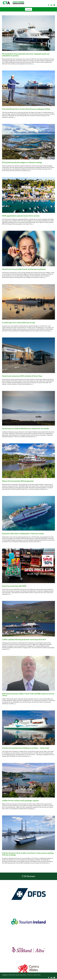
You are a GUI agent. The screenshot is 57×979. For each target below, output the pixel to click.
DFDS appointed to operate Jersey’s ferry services (20, 216)
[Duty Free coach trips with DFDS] (28, 565)
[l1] (13, 2)
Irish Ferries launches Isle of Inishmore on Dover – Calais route (25, 748)
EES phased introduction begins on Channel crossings (22, 162)
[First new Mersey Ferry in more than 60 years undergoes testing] (28, 88)
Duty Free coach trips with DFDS (14, 586)
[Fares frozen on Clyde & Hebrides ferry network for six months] (28, 408)
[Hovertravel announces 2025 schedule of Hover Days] (28, 355)
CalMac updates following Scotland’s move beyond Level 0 (24, 639)
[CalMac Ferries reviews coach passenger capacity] (28, 780)
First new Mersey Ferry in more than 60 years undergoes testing (26, 109)
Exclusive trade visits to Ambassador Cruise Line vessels (23, 533)
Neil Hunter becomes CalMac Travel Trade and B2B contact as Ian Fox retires (28, 694)
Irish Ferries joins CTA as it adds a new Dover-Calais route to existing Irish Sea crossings (27, 854)
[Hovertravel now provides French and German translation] (28, 248)
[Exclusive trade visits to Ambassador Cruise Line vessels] (28, 513)
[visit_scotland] (28, 936)
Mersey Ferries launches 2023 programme (18, 481)
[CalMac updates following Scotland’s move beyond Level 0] (28, 618)
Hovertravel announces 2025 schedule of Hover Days (22, 376)
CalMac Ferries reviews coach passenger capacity (20, 800)
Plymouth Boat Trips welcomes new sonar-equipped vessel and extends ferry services (25, 55)
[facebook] (48, 5)
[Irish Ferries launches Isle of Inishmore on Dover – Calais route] (28, 727)
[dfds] (28, 880)
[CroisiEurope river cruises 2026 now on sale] (28, 302)
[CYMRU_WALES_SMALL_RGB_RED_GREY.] (28, 964)
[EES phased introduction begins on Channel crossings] (28, 141)
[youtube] (54, 5)
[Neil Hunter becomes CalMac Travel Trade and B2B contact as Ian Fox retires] (28, 673)
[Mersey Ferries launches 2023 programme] (28, 460)
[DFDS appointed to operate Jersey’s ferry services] (28, 195)
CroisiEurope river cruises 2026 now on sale (18, 323)
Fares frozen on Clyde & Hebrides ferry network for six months (25, 428)
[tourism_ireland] (28, 908)
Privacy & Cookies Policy (33, 975)
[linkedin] (51, 5)
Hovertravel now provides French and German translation (24, 269)
